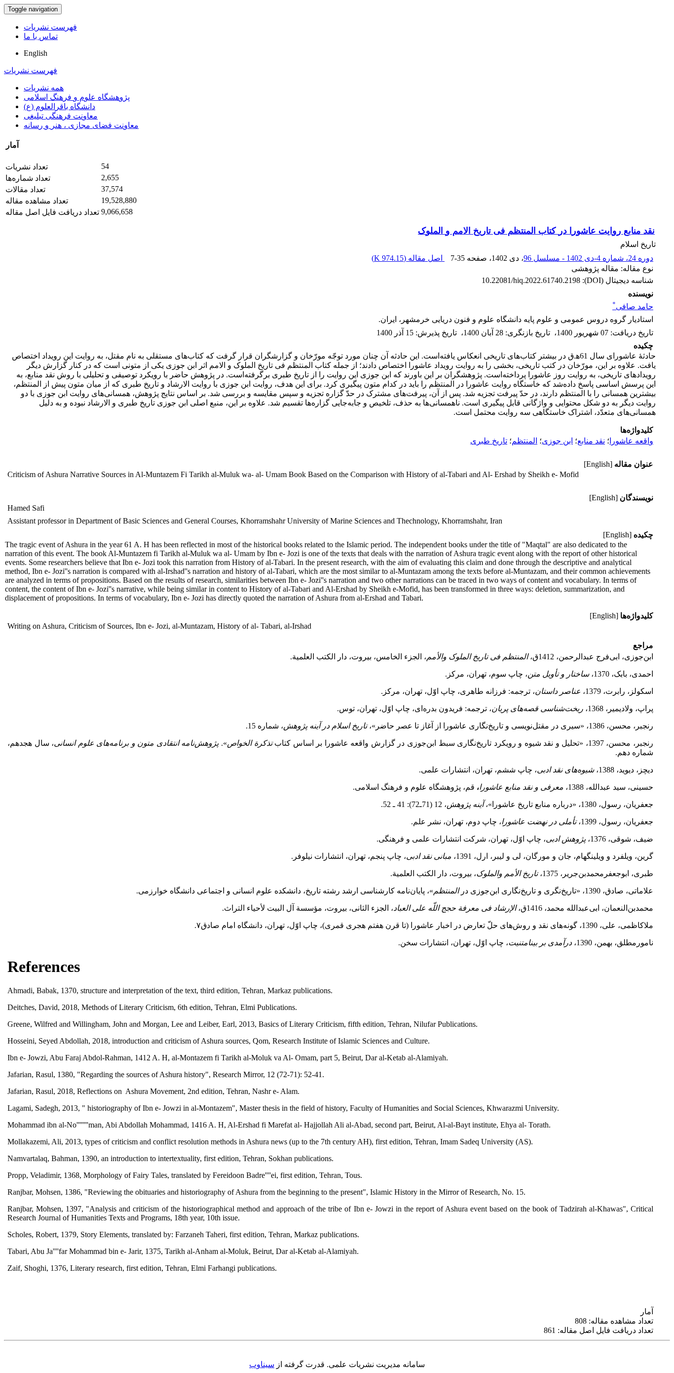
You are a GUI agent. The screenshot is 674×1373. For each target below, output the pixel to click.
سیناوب (261, 1364)
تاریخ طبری (488, 441)
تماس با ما (41, 36)
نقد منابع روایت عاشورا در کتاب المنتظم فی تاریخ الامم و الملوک (536, 231)
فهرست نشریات (50, 27)
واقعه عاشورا (631, 441)
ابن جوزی (557, 441)
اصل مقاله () (408, 258)
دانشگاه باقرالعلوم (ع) (59, 106)
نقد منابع (591, 441)
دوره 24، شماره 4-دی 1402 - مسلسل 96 (588, 258)
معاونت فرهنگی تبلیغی (61, 116)
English (35, 53)
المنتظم (524, 441)
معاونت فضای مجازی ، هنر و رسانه (81, 125)
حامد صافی (632, 306)
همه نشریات (44, 87)
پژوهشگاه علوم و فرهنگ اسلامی (77, 97)
